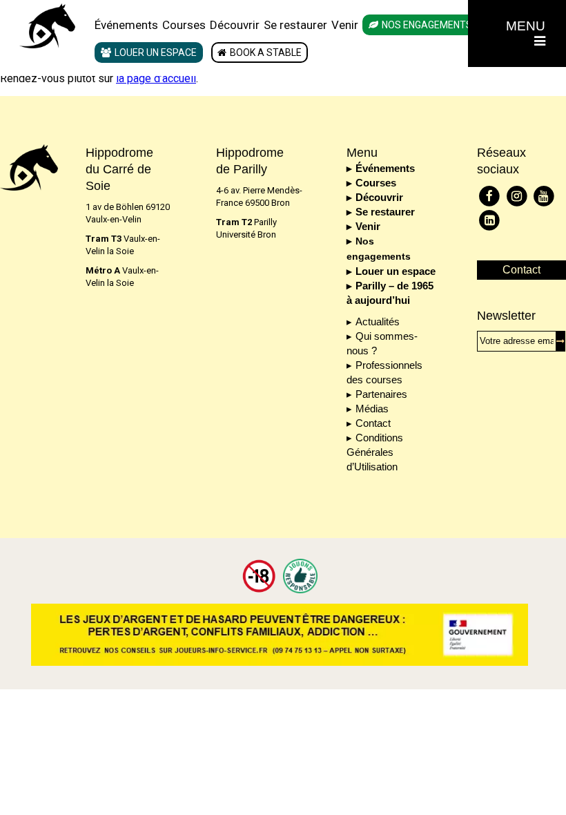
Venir (344, 25)
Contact (373, 423)
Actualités (377, 321)
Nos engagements (427, 24)
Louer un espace (156, 52)
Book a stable (266, 52)
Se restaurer (295, 25)
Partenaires (381, 394)
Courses (184, 25)
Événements (126, 25)
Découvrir (235, 25)
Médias (372, 408)
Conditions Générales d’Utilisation (375, 452)
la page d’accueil (156, 78)
